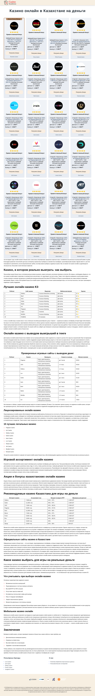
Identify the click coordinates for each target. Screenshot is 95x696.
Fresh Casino (8, 667)
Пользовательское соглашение (58, 663)
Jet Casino (8, 663)
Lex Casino (8, 661)
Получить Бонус (14, 53)
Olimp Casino (8, 665)
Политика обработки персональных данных (62, 661)
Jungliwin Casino (9, 669)
